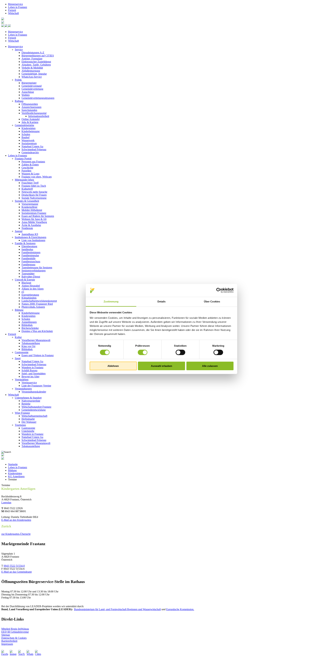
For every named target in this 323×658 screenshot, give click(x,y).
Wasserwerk (28, 140)
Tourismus (20, 425)
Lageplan (6, 502)
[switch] (142, 352)
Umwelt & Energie (25, 279)
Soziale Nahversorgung (34, 197)
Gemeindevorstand (32, 85)
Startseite (13, 464)
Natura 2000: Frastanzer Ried (37, 303)
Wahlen (26, 95)
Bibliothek (27, 325)
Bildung (19, 309)
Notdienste (27, 228)
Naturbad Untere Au (32, 146)
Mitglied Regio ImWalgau (15, 628)
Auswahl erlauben (161, 365)
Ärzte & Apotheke (31, 225)
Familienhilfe (28, 258)
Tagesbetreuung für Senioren (37, 267)
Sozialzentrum (29, 143)
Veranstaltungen (23, 388)
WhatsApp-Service (32, 76)
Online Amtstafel (31, 119)
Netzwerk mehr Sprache (34, 191)
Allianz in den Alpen (33, 288)
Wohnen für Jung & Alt (34, 219)
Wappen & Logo (30, 173)
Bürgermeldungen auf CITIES (38, 55)
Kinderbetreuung (31, 131)
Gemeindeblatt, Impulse (34, 73)
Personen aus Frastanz (33, 161)
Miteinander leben (24, 179)
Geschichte (27, 167)
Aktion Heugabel (31, 285)
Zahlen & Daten (30, 164)
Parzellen (26, 170)
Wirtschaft (13, 13)
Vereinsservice (29, 382)
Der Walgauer (29, 422)
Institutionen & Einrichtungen (30, 237)
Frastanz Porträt (23, 158)
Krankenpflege (29, 207)
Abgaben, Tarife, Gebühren (36, 64)
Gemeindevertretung (32, 88)
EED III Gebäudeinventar (15, 631)
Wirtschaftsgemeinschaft (34, 415)
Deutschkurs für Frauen (34, 194)
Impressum (7, 644)
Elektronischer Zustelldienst (36, 61)
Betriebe (26, 403)
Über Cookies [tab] (212, 301)
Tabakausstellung (31, 343)
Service (19, 49)
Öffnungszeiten (30, 104)
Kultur (18, 337)
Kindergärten (28, 128)
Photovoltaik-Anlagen (33, 306)
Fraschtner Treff (30, 182)
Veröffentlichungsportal (34, 113)
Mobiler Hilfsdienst (32, 210)
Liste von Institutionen (33, 240)
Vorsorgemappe (30, 204)
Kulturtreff (27, 188)
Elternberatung (29, 246)
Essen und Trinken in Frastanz (38, 355)
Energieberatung (30, 294)
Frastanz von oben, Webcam (37, 176)
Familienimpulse (30, 255)
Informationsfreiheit (38, 116)
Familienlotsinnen (31, 252)
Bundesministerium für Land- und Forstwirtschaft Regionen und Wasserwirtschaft (117, 609)
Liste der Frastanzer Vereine (36, 385)
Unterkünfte (28, 431)
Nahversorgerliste (31, 400)
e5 (23, 291)
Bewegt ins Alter (30, 376)
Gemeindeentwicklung (34, 409)
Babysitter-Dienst (31, 276)
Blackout (26, 282)
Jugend (18, 231)
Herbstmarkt (28, 418)
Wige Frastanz (22, 412)
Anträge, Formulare (32, 58)
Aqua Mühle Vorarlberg (34, 222)
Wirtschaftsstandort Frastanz (36, 406)
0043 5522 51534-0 (14, 565)
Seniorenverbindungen (34, 270)
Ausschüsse (28, 91)
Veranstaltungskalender (34, 391)
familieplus (27, 249)
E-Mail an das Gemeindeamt (16, 571)
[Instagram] (13, 653)
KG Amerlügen (16, 476)
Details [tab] (161, 301)
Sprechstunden (29, 110)
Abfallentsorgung (31, 70)
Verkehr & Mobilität (32, 67)
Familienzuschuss (31, 261)
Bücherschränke (30, 328)
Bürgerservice (15, 4)
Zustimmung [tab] (111, 301)
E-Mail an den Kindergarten (16, 520)
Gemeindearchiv (30, 152)
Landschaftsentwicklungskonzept (39, 300)
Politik (18, 79)
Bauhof (25, 137)
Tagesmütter (28, 273)
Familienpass (28, 264)
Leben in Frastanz (17, 7)
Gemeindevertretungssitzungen (38, 98)
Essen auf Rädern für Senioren (38, 216)
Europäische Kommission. (180, 609)
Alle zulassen (210, 365)
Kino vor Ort (28, 346)
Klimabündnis (29, 297)
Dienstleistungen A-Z (33, 52)
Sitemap (5, 634)
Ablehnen (113, 365)
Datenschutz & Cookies (14, 637)
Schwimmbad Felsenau (34, 149)
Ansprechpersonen (31, 107)
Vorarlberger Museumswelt (36, 340)
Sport (18, 358)
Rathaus (19, 101)
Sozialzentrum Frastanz (34, 213)
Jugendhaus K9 (30, 234)
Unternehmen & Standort (28, 397)
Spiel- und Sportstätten (34, 373)
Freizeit (12, 10)
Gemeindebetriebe (24, 125)
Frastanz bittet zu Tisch (34, 185)
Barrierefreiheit (9, 640)
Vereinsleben (21, 379)
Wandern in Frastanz (32, 367)
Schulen (26, 134)
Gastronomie (21, 352)
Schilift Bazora (29, 370)
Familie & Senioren (25, 243)
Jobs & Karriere (30, 122)
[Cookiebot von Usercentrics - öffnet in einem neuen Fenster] (219, 290)
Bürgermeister (29, 82)
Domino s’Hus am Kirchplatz (37, 331)
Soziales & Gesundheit (27, 200)
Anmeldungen (29, 322)
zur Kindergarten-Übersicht (15, 534)
